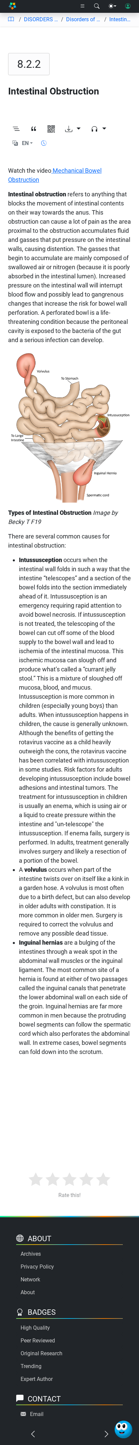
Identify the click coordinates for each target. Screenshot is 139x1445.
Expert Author (37, 1379)
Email (37, 1414)
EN (25, 143)
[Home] (12, 6)
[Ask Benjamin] (123, 1429)
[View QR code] (51, 129)
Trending (31, 1366)
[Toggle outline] (16, 129)
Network (30, 1279)
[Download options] (73, 129)
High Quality (35, 1328)
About (28, 1292)
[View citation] (34, 129)
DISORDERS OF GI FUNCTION (41, 19)
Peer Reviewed (38, 1340)
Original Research (41, 1353)
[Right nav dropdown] (83, 6)
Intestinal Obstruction (121, 19)
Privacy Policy (37, 1266)
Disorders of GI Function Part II (84, 19)
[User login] (128, 6)
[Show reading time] (43, 143)
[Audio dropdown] (98, 129)
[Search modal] (97, 6)
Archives (31, 1254)
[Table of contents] (10, 20)
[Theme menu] (112, 6)
